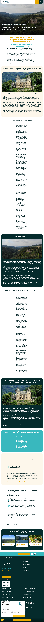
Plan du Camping (26, 570)
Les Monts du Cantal (7, 544)
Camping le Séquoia (6, 590)
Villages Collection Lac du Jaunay (8, 597)
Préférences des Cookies (29, 610)
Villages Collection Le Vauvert (7, 598)
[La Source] (7, 2)
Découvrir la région (33, 544)
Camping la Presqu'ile (6, 593)
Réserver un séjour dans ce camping (22, 619)
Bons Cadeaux (25, 568)
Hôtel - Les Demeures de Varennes (29, 591)
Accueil (3, 557)
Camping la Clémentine (6, 591)
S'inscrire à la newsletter (23, 554)
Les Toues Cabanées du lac (28, 595)
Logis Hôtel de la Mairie (27, 597)
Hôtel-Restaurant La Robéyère (28, 593)
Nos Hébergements (26, 563)
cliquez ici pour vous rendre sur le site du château (17, 481)
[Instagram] (35, 554)
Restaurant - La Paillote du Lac (28, 590)
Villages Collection (5, 600)
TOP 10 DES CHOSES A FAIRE (20, 545)
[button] (40, 2)
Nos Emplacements (26, 564)
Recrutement (37, 610)
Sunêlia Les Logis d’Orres (27, 594)
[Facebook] (32, 554)
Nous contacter (6, 576)
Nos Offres (24, 567)
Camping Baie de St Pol (6, 594)
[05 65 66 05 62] (36, 2)
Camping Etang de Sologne (7, 595)
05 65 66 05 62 (6, 570)
